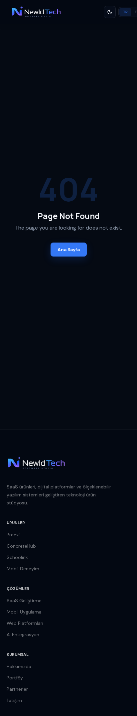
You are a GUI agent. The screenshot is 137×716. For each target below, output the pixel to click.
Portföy (15, 678)
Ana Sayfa (69, 250)
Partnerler (17, 689)
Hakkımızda (19, 666)
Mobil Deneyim (23, 569)
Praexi (13, 535)
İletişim (14, 700)
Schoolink (17, 557)
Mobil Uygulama (24, 612)
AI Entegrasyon (23, 634)
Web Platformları (25, 623)
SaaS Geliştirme (24, 601)
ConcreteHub (21, 546)
